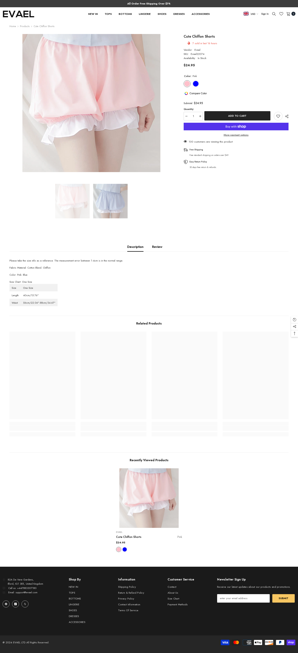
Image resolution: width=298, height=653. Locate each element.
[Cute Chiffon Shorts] (149, 498)
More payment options (236, 135)
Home (12, 26)
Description (135, 247)
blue (124, 549)
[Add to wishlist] (278, 116)
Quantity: (189, 109)
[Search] (274, 13)
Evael (197, 50)
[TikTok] (15, 604)
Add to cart (238, 116)
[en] (246, 13)
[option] (91, 103)
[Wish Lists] (281, 14)
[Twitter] (25, 604)
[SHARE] (285, 116)
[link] (42, 428)
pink (118, 549)
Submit (283, 598)
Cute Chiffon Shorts (149, 537)
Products (25, 26)
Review (157, 247)
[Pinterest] (6, 604)
